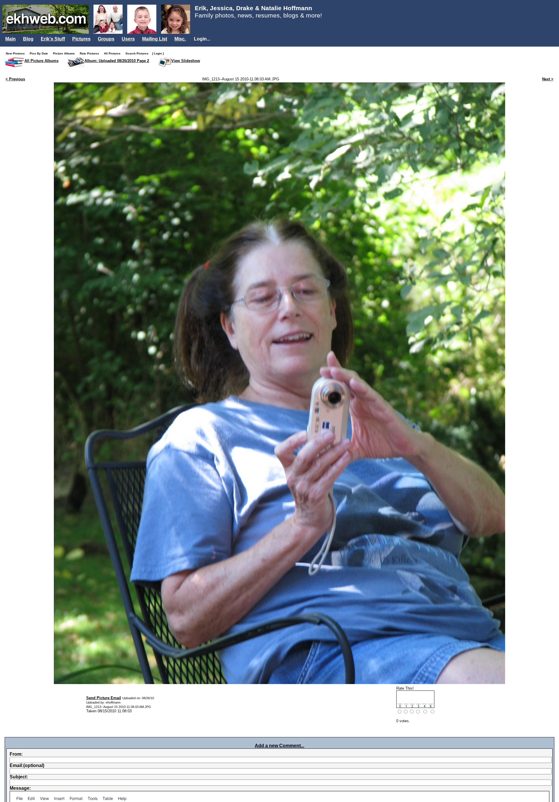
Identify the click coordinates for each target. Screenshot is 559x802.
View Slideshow (185, 61)
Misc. (180, 38)
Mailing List (154, 38)
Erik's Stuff (53, 38)
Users (128, 38)
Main (10, 38)
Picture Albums (65, 53)
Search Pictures (138, 53)
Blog (28, 38)
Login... (202, 38)
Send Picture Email (103, 698)
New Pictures (16, 53)
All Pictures (113, 53)
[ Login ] (158, 53)
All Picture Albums (41, 61)
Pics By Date (40, 53)
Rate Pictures (91, 53)
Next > (547, 79)
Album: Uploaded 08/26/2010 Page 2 (116, 61)
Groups (106, 38)
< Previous (15, 79)
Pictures (81, 38)
